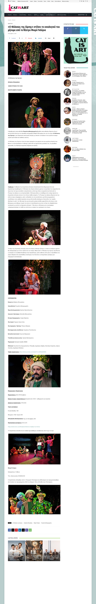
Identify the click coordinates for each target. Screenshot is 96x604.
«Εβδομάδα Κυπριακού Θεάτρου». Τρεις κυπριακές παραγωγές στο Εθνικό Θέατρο (80, 159)
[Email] (23, 530)
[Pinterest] (85, 1)
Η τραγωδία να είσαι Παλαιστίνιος (77, 140)
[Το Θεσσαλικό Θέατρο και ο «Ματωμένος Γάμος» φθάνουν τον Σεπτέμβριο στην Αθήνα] (67, 74)
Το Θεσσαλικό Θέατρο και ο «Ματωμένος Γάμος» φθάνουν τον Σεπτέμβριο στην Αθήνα (79, 75)
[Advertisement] (60, 7)
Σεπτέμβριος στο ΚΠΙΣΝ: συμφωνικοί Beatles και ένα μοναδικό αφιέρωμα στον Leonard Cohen (79, 93)
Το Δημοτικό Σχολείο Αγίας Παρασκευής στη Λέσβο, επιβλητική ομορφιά (78, 122)
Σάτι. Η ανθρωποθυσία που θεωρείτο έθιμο (79, 149)
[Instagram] (82, 1)
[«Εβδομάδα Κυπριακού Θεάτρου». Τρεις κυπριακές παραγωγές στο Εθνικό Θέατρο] (67, 158)
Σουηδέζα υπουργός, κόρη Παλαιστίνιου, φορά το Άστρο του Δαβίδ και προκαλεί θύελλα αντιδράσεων (80, 102)
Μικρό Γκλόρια (37, 522)
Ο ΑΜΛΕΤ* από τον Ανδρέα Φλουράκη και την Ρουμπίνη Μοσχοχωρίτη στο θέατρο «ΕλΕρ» (52, 557)
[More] (53, 38)
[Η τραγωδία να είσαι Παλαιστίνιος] (67, 140)
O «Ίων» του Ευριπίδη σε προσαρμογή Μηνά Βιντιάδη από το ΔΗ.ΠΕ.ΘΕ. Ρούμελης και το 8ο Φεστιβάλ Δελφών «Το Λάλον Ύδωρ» (16, 556)
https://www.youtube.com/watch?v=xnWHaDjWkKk (32, 352)
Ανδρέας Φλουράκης (28, 522)
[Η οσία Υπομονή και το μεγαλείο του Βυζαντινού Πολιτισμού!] (67, 83)
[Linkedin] (83, 1)
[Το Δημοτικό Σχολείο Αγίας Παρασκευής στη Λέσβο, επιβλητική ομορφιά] (67, 121)
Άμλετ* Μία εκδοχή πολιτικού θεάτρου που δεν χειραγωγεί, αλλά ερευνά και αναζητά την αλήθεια (34, 557)
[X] (87, 1)
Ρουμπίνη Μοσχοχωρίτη (46, 522)
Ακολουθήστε (76, 27)
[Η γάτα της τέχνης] (18, 7)
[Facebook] (80, 1)
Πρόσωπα (74, 80)
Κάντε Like (67, 27)
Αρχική (9, 20)
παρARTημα (74, 128)
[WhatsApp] (30, 530)
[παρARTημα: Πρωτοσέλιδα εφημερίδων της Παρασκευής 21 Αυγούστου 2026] (67, 130)
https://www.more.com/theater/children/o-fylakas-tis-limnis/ (24, 426)
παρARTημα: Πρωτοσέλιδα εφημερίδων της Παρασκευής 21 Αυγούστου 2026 (79, 132)
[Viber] (26, 530)
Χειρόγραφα (74, 147)
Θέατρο (13, 20)
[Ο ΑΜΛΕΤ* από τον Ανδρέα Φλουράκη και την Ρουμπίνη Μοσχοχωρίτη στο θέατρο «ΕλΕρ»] (51, 551)
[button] (83, 15)
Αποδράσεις (74, 119)
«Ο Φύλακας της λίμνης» (17, 522)
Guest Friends (34, 553)
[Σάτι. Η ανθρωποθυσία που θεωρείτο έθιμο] (67, 149)
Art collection (75, 89)
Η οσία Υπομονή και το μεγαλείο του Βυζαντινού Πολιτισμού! (78, 84)
